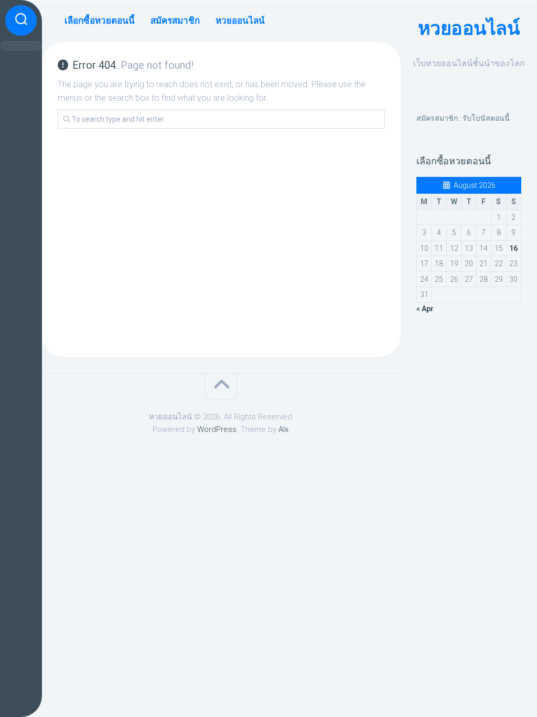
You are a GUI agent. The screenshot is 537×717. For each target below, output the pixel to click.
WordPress (217, 429)
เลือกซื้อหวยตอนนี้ (100, 20)
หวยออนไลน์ (469, 28)
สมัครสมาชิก (175, 20)
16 (513, 248)
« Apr (425, 308)
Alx (283, 429)
